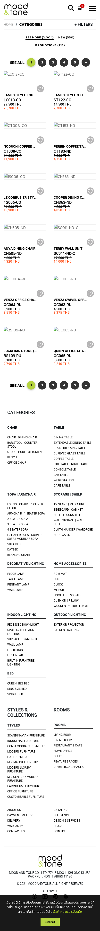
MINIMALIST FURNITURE (23, 762)
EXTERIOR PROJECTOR (69, 624)
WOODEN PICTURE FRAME (71, 606)
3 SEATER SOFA (17, 524)
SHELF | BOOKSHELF (67, 515)
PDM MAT (60, 574)
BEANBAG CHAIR (18, 555)
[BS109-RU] (25, 330)
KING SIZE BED (17, 689)
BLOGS (58, 826)
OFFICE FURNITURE (20, 791)
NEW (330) (66, 37)
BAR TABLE (61, 475)
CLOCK (58, 584)
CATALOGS (61, 810)
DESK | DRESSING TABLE (70, 448)
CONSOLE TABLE (65, 469)
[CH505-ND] (25, 227)
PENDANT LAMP (18, 584)
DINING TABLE (63, 437)
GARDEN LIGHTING (66, 630)
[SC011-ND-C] (75, 227)
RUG (56, 579)
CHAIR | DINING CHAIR (22, 437)
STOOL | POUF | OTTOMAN (24, 452)
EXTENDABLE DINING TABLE (72, 442)
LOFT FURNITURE (18, 757)
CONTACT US (16, 831)
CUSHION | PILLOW (66, 600)
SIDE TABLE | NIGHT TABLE (71, 464)
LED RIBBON (15, 650)
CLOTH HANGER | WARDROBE (73, 529)
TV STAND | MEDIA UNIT (70, 504)
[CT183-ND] (75, 125)
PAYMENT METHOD (20, 815)
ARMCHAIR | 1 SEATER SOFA (26, 513)
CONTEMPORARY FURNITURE (26, 746)
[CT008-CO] (25, 125)
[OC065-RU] (75, 330)
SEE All (17, 62)
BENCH (12, 457)
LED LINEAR (15, 655)
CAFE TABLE (62, 485)
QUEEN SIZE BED (18, 683)
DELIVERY (13, 820)
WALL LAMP (15, 590)
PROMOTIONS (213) (50, 45)
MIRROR (59, 590)
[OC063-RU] (75, 279)
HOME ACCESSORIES (67, 595)
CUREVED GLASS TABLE (69, 453)
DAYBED (12, 549)
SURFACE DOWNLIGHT (22, 639)
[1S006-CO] (25, 176)
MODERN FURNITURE (21, 751)
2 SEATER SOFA (17, 519)
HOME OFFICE (63, 751)
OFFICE (58, 756)
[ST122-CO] (75, 74)
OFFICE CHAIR (16, 462)
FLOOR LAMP (16, 574)
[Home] (18, 10)
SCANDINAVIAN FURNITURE (26, 735)
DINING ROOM (63, 740)
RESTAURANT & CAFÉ (68, 745)
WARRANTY (15, 826)
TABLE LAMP (15, 579)
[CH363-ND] (75, 176)
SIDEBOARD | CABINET (68, 509)
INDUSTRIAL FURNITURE (23, 741)
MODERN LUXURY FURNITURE (19, 769)
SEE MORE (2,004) (39, 38)
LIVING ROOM (62, 734)
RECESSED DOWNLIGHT (23, 624)
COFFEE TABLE (64, 459)
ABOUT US (14, 810)
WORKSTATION (64, 480)
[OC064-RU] (25, 279)
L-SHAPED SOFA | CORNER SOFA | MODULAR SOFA (24, 537)
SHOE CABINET (64, 535)
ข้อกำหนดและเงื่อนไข (67, 911)
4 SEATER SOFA (17, 529)
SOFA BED (14, 544)
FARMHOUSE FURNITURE (24, 786)
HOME (9, 24)
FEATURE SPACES (66, 761)
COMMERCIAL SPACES (68, 767)
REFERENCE (62, 815)
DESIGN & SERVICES (67, 820)
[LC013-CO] (25, 74)
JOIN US (59, 831)
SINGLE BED (15, 694)
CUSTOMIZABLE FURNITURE (25, 796)
